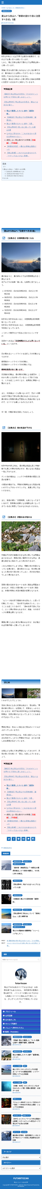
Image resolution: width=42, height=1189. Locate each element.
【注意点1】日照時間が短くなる (15, 171)
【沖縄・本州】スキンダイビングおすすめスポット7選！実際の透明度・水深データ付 (26, 1088)
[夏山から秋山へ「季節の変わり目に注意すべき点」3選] (23, 839)
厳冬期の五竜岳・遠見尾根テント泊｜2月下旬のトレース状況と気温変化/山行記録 (26, 1137)
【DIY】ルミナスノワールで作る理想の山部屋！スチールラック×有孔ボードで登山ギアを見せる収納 (26, 1121)
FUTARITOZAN (21, 1178)
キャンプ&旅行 (11, 1024)
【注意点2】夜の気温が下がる (14, 173)
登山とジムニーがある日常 (21, 1182)
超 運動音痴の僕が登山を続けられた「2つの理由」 (23, 941)
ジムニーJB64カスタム (14, 1028)
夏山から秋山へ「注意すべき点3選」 (15, 169)
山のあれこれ (10, 1020)
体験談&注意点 (7, 848)
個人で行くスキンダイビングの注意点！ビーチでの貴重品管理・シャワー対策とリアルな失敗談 (26, 1071)
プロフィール (10, 1011)
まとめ (6, 178)
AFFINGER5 (21, 1186)
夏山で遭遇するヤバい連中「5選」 (20, 124)
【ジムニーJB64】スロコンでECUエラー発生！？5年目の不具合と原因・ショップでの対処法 (26, 1104)
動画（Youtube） (12, 1032)
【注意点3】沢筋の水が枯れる (14, 176)
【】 (14, 143)
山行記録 (8, 1016)
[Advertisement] (21, 204)
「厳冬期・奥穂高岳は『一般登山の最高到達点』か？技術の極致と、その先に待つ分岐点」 (26, 871)
